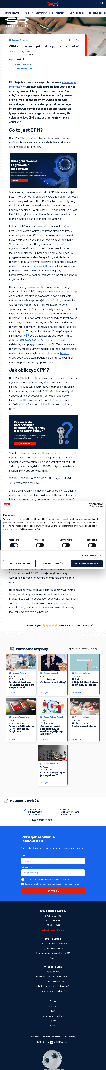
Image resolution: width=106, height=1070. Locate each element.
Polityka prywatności (52, 1036)
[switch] (40, 545)
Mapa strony (70, 1036)
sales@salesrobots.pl (53, 930)
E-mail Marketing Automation (53, 943)
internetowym (17, 86)
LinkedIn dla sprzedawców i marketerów (53, 976)
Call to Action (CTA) (31, 339)
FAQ (53, 1011)
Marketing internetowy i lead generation (44, 13)
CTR (26, 335)
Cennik (53, 958)
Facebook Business (44, 266)
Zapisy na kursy (53, 971)
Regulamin (35, 1036)
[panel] (101, 4)
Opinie (53, 1020)
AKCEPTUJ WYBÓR (53, 563)
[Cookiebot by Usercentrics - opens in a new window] (91, 505)
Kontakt (53, 1006)
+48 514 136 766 (53, 925)
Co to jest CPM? (23, 64)
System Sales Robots (53, 948)
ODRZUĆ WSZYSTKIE (19, 563)
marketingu (69, 82)
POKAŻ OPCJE (89, 555)
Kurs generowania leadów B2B (53, 991)
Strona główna (11, 13)
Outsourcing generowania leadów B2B (53, 953)
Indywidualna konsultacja (53, 1015)
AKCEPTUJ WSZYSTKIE (86, 563)
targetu (64, 353)
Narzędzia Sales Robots (53, 981)
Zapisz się (53, 890)
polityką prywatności (48, 879)
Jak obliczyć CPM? (24, 68)
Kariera (53, 1025)
